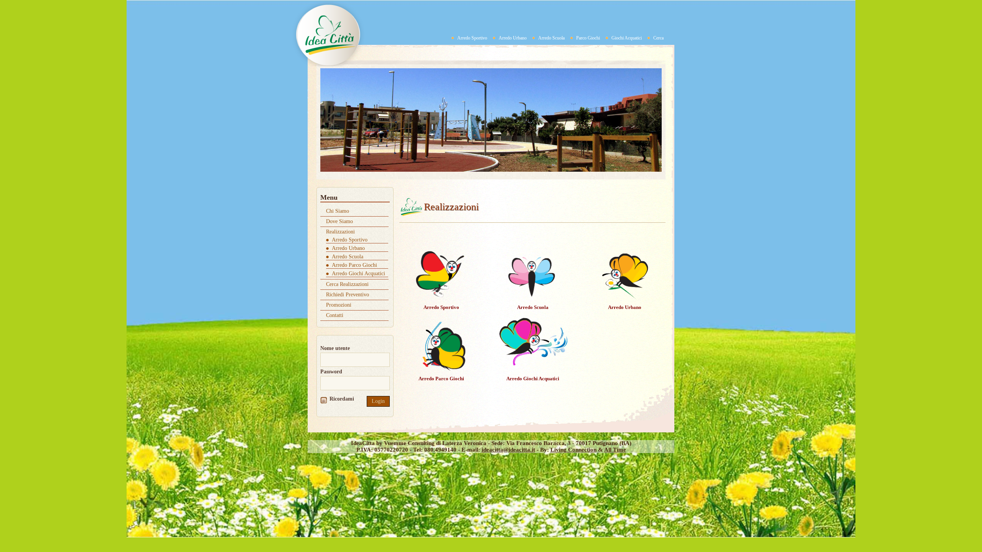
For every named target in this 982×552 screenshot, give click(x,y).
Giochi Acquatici (626, 38)
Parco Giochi (588, 38)
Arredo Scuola (551, 38)
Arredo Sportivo (472, 38)
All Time (615, 450)
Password (331, 372)
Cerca (658, 38)
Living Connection (573, 450)
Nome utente (335, 348)
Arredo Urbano (513, 38)
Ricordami (342, 399)
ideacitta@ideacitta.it (508, 450)
